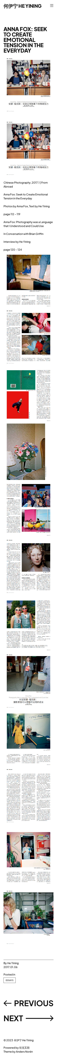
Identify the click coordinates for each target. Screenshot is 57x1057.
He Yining (13, 963)
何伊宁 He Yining (23, 6)
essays (9, 980)
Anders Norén (24, 1051)
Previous (33, 1003)
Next (13, 1018)
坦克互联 (24, 1047)
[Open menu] (51, 5)
